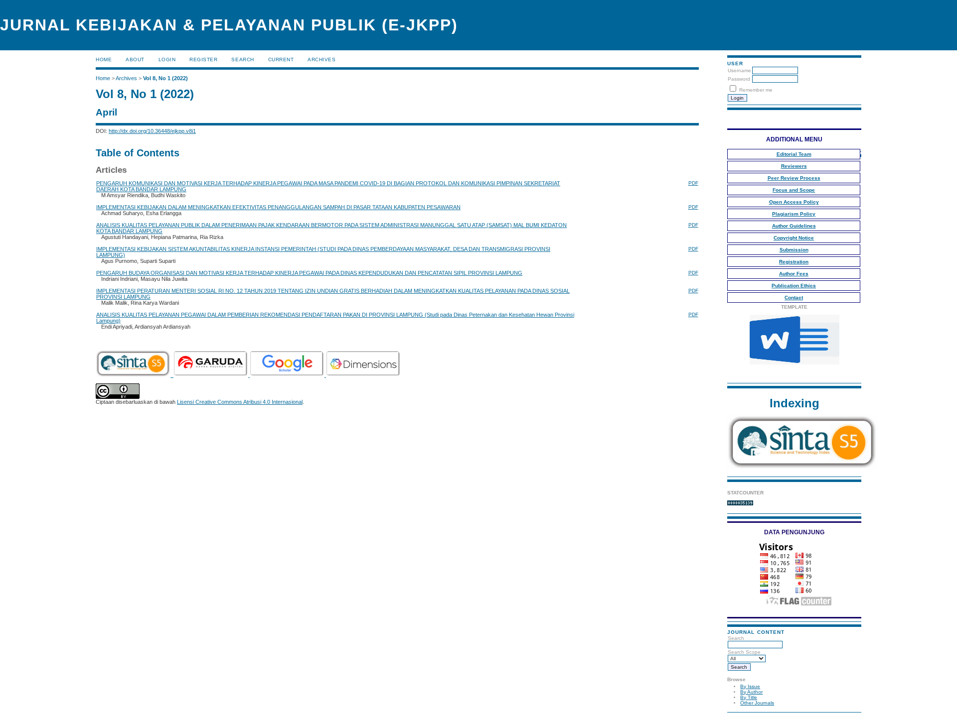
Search (736, 638)
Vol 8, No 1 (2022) (165, 78)
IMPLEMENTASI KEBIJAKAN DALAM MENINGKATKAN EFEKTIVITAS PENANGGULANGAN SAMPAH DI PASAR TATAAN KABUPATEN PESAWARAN (278, 207)
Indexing (794, 403)
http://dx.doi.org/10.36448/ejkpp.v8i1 (152, 131)
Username (739, 70)
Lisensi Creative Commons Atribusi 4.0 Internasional (240, 402)
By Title (748, 697)
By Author (751, 692)
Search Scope (744, 652)
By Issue (750, 686)
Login (167, 59)
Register (203, 59)
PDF (693, 183)
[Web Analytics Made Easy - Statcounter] (740, 503)
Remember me (756, 90)
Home (104, 59)
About (135, 59)
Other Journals (757, 703)
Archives (321, 59)
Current (281, 59)
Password (739, 79)
